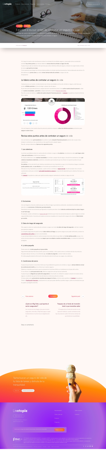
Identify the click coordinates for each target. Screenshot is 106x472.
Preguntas (32, 4)
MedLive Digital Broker (55, 446)
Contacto (77, 414)
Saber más (17, 390)
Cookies (49, 446)
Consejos (47, 4)
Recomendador (58, 410)
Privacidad (44, 446)
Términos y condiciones (38, 446)
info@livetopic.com (19, 415)
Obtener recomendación (94, 4)
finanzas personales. (61, 90)
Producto (17, 4)
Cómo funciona (25, 4)
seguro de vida (43, 214)
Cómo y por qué (58, 414)
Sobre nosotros (40, 4)
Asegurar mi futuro (59, 429)
